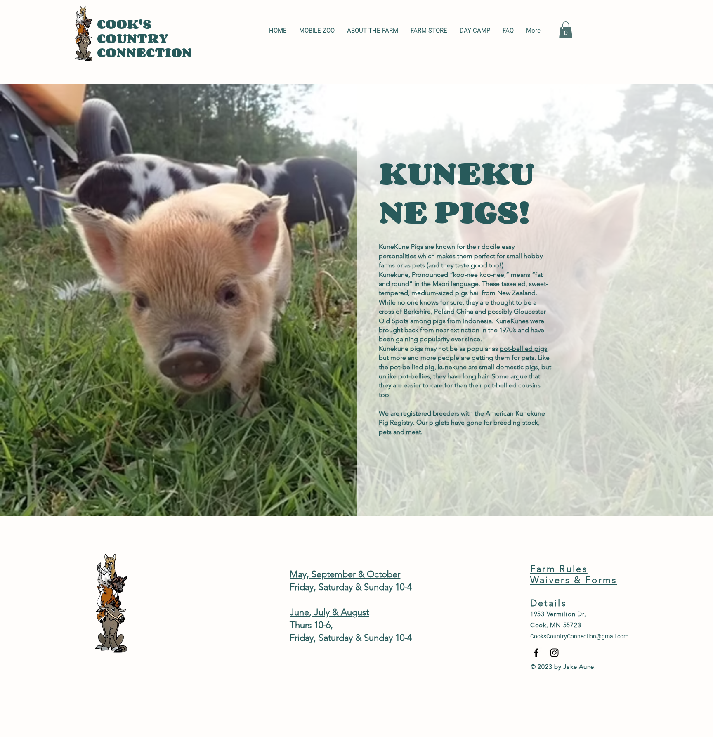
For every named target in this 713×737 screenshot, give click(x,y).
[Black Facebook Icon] (536, 652)
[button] (566, 29)
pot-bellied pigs (523, 348)
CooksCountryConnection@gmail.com (579, 636)
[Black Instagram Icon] (554, 652)
